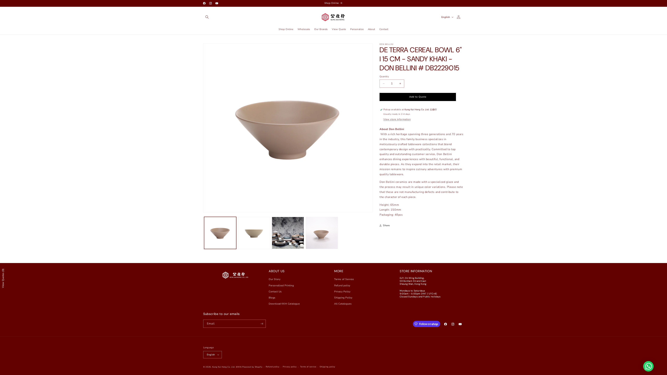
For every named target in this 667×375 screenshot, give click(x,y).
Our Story (274, 279)
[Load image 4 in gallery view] (322, 233)
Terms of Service (344, 279)
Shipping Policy (343, 297)
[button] (207, 17)
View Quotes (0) (3, 278)
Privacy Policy (342, 291)
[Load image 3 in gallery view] (288, 233)
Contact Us (275, 291)
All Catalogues (343, 303)
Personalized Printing (281, 285)
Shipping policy (327, 366)
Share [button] (386, 225)
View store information (397, 119)
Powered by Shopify (252, 367)
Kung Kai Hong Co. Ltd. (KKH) (227, 367)
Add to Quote (417, 96)
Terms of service (308, 366)
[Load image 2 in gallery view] (254, 233)
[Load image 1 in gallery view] (220, 233)
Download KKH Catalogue (284, 303)
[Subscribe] (262, 324)
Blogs (272, 297)
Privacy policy (290, 366)
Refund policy (342, 285)
